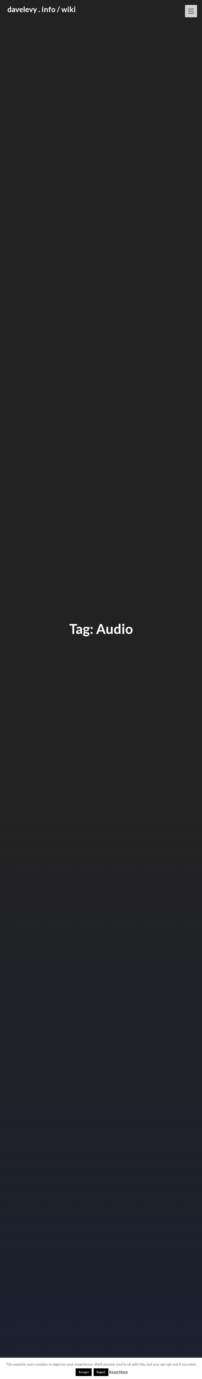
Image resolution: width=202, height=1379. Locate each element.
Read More (118, 1372)
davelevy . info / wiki (41, 9)
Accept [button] (84, 1372)
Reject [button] (101, 1372)
